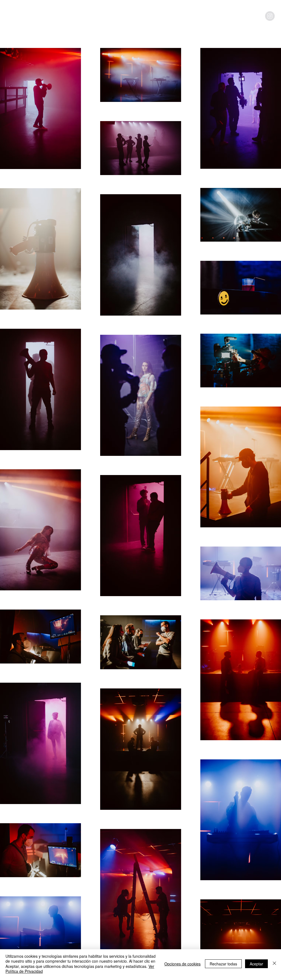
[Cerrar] (274, 964)
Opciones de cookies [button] (182, 963)
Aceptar (256, 963)
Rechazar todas (223, 963)
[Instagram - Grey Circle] (270, 16)
